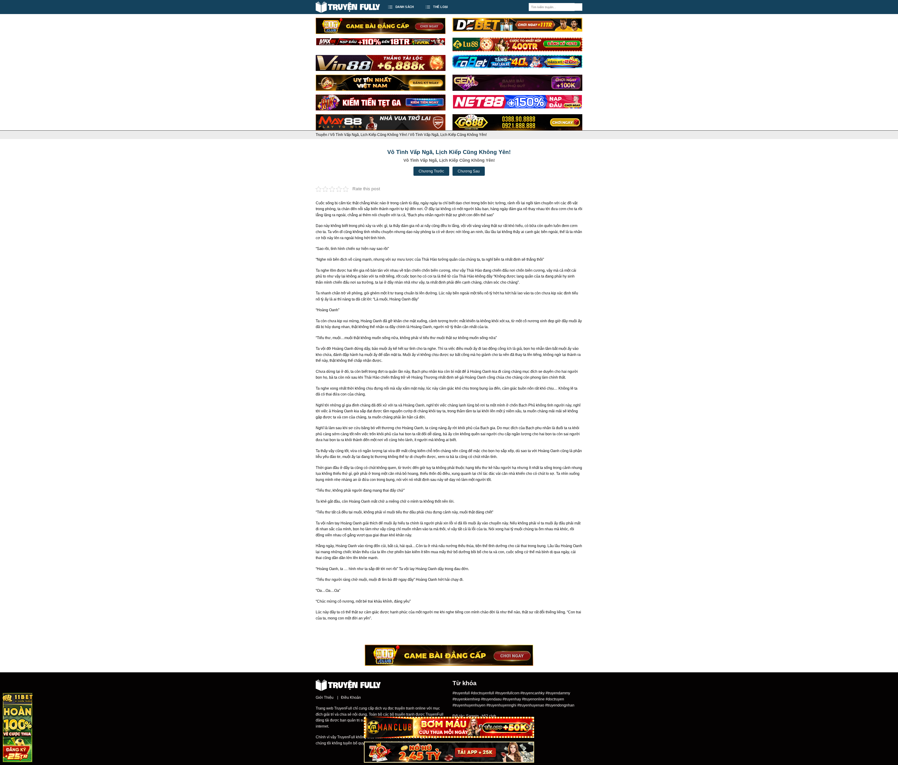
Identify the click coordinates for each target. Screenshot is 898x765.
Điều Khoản (351, 697)
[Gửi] (578, 7)
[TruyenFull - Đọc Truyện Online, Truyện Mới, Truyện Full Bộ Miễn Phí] (348, 7)
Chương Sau (469, 171)
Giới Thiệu (324, 697)
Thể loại (440, 7)
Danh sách (404, 7)
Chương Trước (431, 171)
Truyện (321, 135)
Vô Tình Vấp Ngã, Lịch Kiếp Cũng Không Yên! (368, 135)
